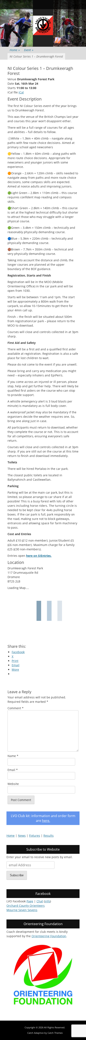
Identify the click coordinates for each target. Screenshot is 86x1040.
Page (30, 901)
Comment (16, 708)
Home (15, 50)
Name (13, 756)
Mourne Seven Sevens (21, 910)
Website (13, 784)
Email (13, 770)
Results (48, 836)
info (47, 901)
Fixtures (34, 836)
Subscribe (17, 875)
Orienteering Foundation (49, 936)
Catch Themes (55, 1032)
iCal (21, 92)
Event (28, 50)
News (22, 836)
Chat (40, 901)
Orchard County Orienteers (25, 906)
